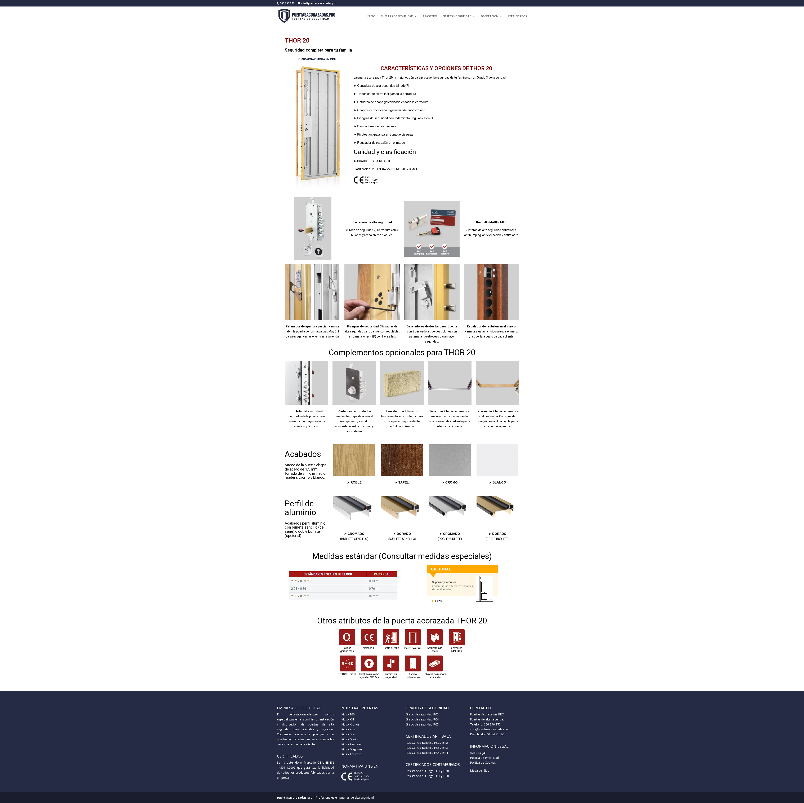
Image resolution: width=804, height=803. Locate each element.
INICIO (371, 16)
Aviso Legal (478, 753)
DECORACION (489, 16)
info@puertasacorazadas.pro (489, 729)
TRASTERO (430, 16)
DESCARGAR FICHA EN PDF (317, 59)
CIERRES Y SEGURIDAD (456, 16)
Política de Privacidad (484, 758)
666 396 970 (492, 724)
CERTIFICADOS (517, 16)
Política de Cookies (483, 762)
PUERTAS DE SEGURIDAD (397, 16)
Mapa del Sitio (479, 770)
